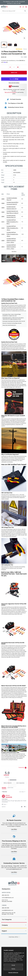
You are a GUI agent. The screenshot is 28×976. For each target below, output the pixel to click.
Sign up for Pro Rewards (10, 92)
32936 (3, 203)
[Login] (23, 7)
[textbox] (25, 792)
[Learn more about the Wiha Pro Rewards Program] (14, 86)
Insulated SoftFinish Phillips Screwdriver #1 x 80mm (12, 221)
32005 (3, 240)
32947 (3, 216)
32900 (3, 199)
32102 (3, 228)
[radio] (12, 780)
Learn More (14, 829)
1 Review (25, 49)
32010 (3, 246)
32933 (3, 207)
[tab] (8, 783)
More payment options (14, 82)
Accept (13, 965)
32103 (3, 234)
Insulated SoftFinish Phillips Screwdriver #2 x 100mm (12, 228)
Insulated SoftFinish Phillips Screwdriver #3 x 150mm (12, 234)
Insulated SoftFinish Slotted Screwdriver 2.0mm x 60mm (11, 240)
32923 (3, 212)
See (13, 251)
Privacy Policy (12, 961)
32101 (3, 221)
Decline (13, 969)
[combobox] (22, 791)
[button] (5, 804)
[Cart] (26, 7)
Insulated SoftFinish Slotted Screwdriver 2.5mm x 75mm (11, 246)
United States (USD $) (13, 937)
